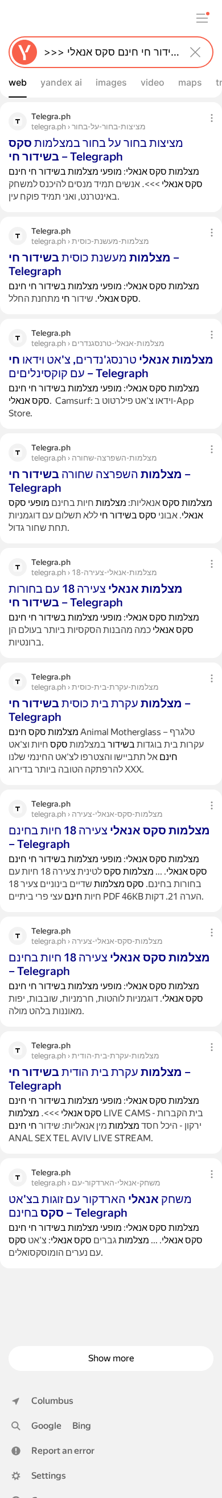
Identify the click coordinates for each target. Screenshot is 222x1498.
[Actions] (211, 118)
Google (46, 1425)
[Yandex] (24, 52)
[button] (52, 1450)
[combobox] (108, 52)
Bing (81, 1425)
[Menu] (202, 18)
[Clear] (195, 52)
